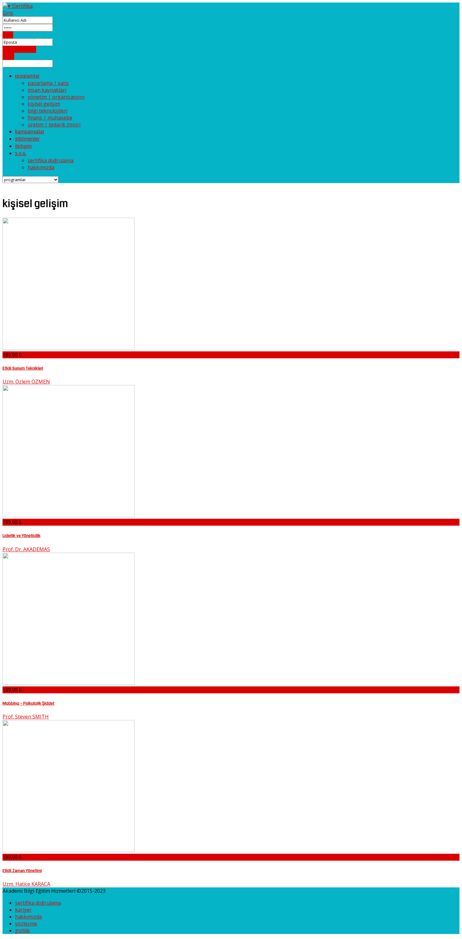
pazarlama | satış (48, 83)
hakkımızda (41, 167)
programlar (27, 76)
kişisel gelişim (44, 103)
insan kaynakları (47, 90)
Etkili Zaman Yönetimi (22, 871)
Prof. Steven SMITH (26, 716)
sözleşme (26, 923)
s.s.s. (20, 153)
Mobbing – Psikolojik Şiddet (28, 703)
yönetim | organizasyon (56, 96)
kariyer (23, 909)
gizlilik (22, 930)
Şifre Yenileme (19, 49)
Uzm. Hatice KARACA (26, 883)
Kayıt (8, 56)
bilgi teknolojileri (47, 110)
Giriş (8, 12)
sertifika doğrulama (51, 160)
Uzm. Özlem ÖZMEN (26, 381)
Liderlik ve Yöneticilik (22, 536)
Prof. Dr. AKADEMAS (26, 549)
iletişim (23, 146)
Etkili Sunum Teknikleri (23, 368)
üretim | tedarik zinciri (54, 124)
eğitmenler (27, 139)
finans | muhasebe (50, 117)
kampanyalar (29, 131)
